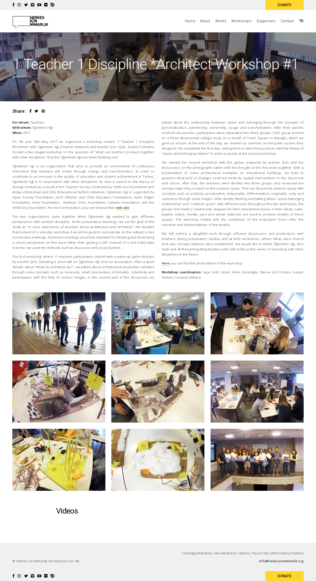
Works (221, 21)
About (205, 21)
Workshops (241, 21)
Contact (287, 21)
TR (301, 21)
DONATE (284, 5)
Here (165, 263)
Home (190, 21)
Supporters (266, 21)
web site (122, 207)
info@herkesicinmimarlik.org (281, 561)
